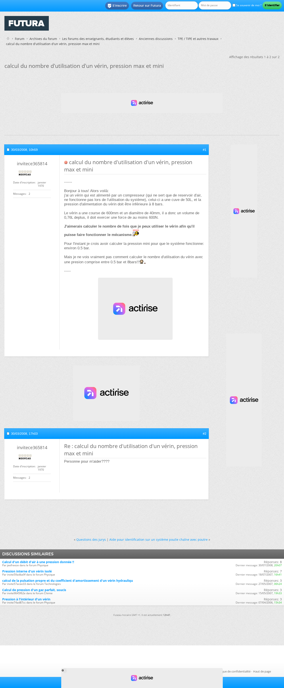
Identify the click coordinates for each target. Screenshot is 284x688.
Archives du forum (43, 39)
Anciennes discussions (156, 39)
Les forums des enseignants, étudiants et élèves (98, 39)
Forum (19, 39)
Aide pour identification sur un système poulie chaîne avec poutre (158, 539)
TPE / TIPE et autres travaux (198, 39)
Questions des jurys (91, 539)
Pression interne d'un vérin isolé (27, 571)
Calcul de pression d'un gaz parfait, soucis (34, 590)
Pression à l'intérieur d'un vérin (26, 599)
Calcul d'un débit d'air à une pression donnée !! (38, 562)
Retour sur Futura (147, 6)
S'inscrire (117, 6)
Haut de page (262, 671)
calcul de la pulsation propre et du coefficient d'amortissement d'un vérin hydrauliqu (67, 580)
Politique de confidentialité (232, 671)
